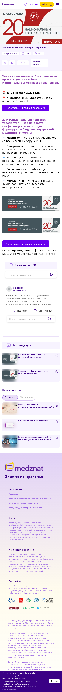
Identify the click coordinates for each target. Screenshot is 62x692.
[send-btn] (51, 275)
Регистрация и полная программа (25, 107)
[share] (5, 62)
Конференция (10, 53)
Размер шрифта (37, 62)
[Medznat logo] (8, 4)
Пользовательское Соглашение (23, 503)
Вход (49, 4)
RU (36, 4)
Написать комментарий (20, 274)
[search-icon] (25, 4)
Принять (54, 681)
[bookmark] (12, 62)
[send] (50, 319)
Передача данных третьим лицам (25, 507)
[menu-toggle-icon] (57, 4)
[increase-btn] (51, 62)
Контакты (13, 494)
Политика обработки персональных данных (29, 498)
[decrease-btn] (57, 62)
